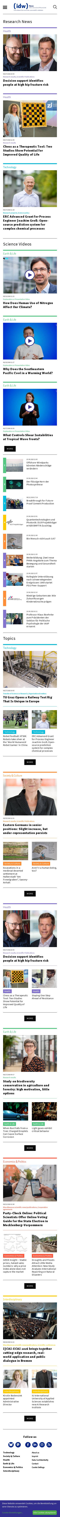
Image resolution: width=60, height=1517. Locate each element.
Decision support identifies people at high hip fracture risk (26, 82)
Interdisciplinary (11, 1470)
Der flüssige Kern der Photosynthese (37, 483)
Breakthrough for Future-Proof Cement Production (40, 502)
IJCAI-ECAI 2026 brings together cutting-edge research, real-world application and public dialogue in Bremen (27, 1354)
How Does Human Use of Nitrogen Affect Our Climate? (28, 305)
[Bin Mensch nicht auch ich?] (14, 541)
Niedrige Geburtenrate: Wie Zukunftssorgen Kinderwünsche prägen (41, 598)
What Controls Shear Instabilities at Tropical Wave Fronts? (28, 437)
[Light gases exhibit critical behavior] (44, 1111)
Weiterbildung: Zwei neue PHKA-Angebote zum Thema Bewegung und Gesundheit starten (41, 562)
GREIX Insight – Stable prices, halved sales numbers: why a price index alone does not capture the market (14, 1265)
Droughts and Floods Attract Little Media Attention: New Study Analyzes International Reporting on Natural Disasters (44, 1267)
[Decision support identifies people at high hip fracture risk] (30, 52)
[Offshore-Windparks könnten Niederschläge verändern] (14, 465)
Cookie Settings (38, 1467)
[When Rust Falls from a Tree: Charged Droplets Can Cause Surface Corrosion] (15, 1111)
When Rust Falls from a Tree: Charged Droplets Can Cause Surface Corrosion (15, 1132)
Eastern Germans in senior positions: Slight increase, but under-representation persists (25, 829)
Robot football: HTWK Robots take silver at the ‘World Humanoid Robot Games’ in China (15, 740)
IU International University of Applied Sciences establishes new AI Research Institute (43, 1401)
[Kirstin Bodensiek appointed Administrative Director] (15, 1379)
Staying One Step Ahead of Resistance (43, 997)
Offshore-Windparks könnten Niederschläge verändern (39, 465)
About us (35, 1452)
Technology (8, 1452)
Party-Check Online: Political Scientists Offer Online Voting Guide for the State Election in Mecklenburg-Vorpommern (25, 1219)
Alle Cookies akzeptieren (44, 1512)
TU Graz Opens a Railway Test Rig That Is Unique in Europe (27, 699)
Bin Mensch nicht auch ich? (40, 538)
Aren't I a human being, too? (44, 869)
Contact (35, 1463)
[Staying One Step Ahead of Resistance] (44, 978)
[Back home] (30, 7)
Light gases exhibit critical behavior (42, 1130)
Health (6, 1459)
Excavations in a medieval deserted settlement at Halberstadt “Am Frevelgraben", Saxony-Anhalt (15, 875)
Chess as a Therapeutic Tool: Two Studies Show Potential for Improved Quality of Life (27, 150)
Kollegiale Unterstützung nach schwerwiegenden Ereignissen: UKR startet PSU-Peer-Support (39, 581)
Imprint (35, 1456)
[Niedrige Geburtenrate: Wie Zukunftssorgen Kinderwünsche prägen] (14, 598)
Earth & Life (8, 1463)
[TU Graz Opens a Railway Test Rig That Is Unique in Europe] (30, 669)
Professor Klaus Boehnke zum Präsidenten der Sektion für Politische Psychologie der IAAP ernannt (40, 620)
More (10, 448)
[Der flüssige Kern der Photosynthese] (14, 484)
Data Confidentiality (40, 1460)
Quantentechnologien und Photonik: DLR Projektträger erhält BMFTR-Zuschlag (41, 522)
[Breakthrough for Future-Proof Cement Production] (14, 503)
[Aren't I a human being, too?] (44, 851)
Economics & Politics (13, 1467)
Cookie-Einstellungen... (12, 1512)
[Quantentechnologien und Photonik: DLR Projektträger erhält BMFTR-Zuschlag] (14, 522)
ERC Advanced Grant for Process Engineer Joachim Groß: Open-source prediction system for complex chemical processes (27, 222)
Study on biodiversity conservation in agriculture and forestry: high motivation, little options (26, 1087)
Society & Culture (11, 1456)
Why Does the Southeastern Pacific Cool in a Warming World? (28, 371)
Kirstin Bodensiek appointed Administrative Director (12, 1400)
